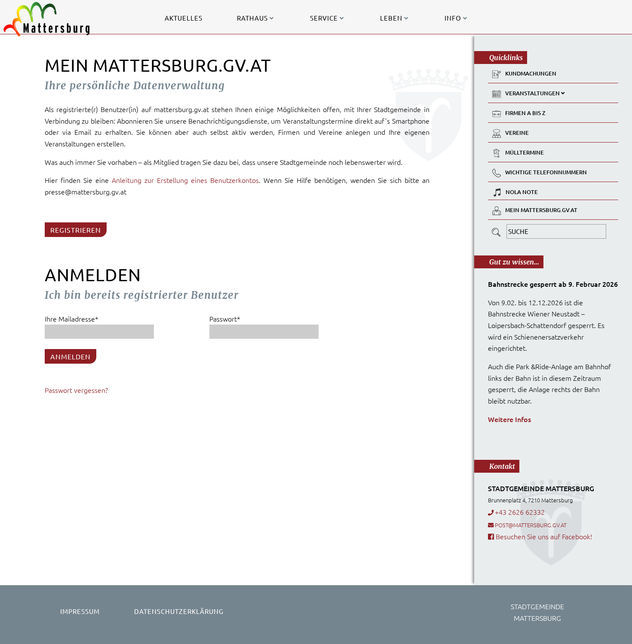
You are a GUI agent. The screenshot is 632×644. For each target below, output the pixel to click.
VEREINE (517, 133)
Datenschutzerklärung (179, 611)
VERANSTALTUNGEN (533, 93)
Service (325, 18)
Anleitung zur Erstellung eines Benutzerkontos (185, 180)
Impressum (80, 611)
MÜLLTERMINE (524, 152)
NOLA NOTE (522, 192)
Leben (392, 18)
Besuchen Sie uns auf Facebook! (543, 536)
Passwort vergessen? (76, 390)
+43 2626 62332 (520, 511)
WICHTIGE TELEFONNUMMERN (546, 172)
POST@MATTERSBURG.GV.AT (531, 525)
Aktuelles (183, 18)
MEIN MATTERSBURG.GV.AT (541, 210)
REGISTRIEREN (75, 229)
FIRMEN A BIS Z (525, 113)
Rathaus (253, 18)
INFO (454, 18)
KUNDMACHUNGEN (530, 73)
